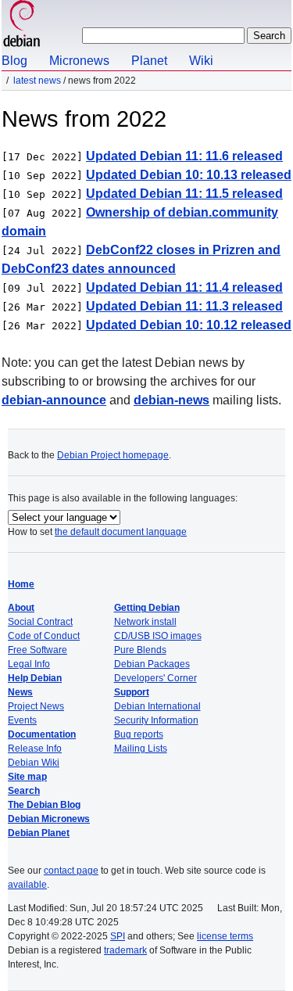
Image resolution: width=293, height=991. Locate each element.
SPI (117, 936)
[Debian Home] (21, 25)
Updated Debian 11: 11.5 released (184, 193)
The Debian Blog (44, 804)
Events (22, 720)
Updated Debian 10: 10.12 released (188, 325)
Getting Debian (147, 607)
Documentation (42, 734)
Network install (145, 621)
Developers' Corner (155, 678)
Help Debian (35, 678)
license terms (225, 936)
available (27, 884)
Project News (36, 706)
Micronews (79, 60)
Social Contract (40, 621)
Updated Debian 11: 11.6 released (184, 156)
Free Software (37, 650)
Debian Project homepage (113, 455)
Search (24, 790)
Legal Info (29, 664)
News (20, 692)
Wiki (201, 60)
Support (131, 692)
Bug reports (138, 734)
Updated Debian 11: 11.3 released (184, 306)
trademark (125, 950)
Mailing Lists (140, 748)
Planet (149, 60)
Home (21, 584)
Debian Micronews (49, 818)
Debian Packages (152, 664)
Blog (14, 60)
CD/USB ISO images (158, 635)
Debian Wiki (33, 762)
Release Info (35, 748)
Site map (27, 776)
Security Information (156, 720)
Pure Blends (140, 650)
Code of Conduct (44, 635)
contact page (71, 870)
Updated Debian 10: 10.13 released (188, 174)
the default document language (121, 531)
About (21, 607)
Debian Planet (39, 833)
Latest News (37, 80)
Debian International (157, 706)
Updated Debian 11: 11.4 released (184, 287)
